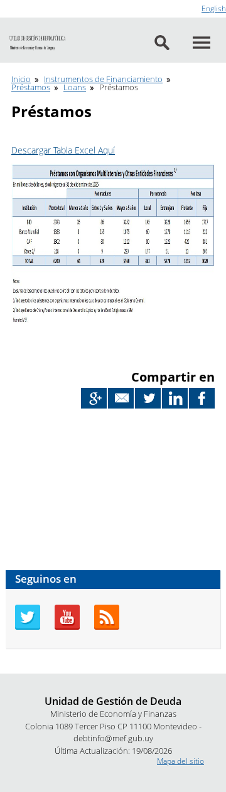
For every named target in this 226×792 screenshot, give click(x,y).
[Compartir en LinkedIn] (175, 398)
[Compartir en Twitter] (148, 398)
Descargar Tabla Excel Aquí (63, 150)
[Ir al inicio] (37, 43)
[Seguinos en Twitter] (27, 627)
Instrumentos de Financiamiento (103, 79)
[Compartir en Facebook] (202, 398)
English (214, 8)
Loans (74, 87)
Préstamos (30, 87)
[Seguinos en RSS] (106, 627)
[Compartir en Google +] (94, 398)
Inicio (21, 79)
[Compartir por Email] (121, 398)
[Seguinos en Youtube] (67, 627)
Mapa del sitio (180, 761)
